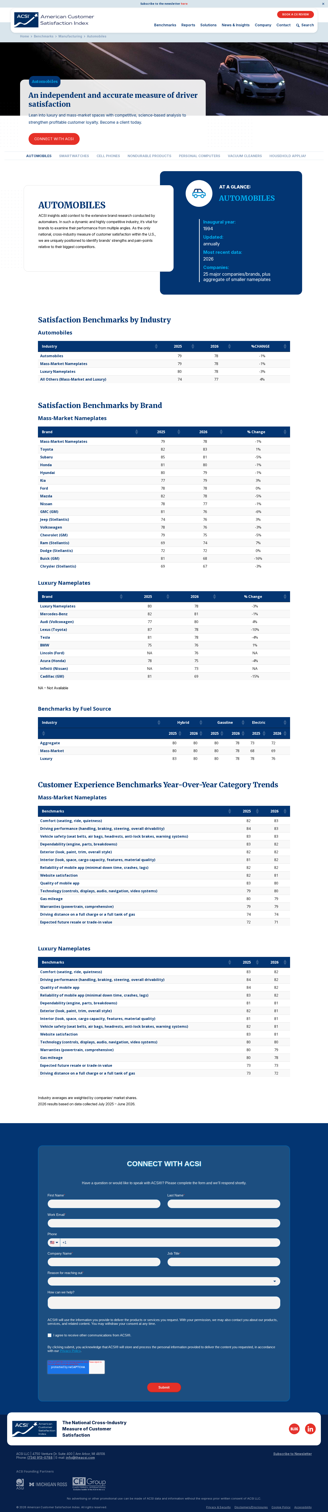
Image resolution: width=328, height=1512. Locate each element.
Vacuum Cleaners (245, 156)
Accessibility (303, 1507)
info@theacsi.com (80, 1457)
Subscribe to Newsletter (292, 1454)
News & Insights (236, 25)
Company (263, 25)
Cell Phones (108, 156)
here (184, 3)
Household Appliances (292, 156)
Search (307, 25)
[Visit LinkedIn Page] (310, 1429)
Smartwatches (74, 156)
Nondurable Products (149, 156)
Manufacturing (70, 36)
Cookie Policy (281, 1507)
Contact (283, 25)
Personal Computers (199, 156)
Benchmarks (165, 25)
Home (24, 36)
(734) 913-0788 (40, 1457)
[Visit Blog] (294, 1429)
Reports (188, 25)
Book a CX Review (295, 14)
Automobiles (96, 36)
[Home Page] (34, 1429)
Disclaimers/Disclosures (251, 1507)
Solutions (208, 25)
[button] (156, 346)
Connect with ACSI (54, 139)
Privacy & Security (218, 1507)
